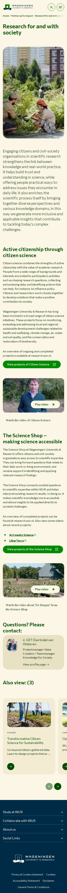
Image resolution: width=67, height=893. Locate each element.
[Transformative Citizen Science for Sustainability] (10, 766)
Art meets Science (21, 535)
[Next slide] (57, 786)
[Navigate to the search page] (51, 7)
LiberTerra (16, 540)
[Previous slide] (49, 786)
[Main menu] (60, 7)
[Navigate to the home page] (18, 7)
